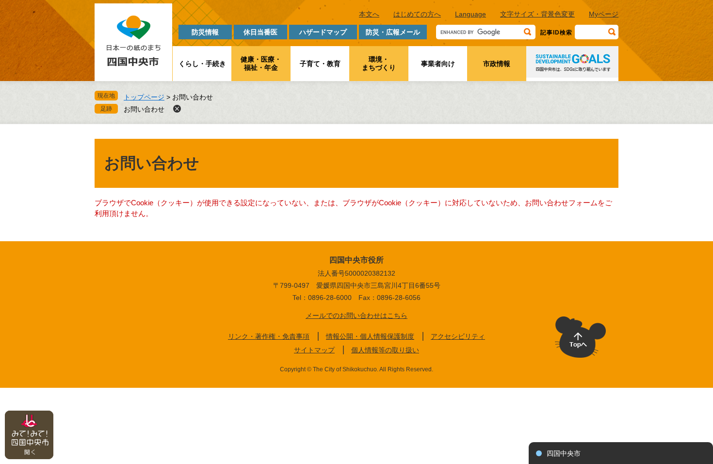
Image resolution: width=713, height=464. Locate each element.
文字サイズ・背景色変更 (537, 14)
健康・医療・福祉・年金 (261, 63)
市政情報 (496, 63)
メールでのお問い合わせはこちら (356, 315)
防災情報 (205, 32)
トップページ (144, 97)
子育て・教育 (320, 63)
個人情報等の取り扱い (385, 350)
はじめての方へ (417, 14)
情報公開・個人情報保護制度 (370, 336)
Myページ (603, 14)
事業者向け (438, 63)
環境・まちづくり (379, 63)
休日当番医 (260, 32)
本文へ (369, 14)
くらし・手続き (202, 63)
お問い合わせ (144, 109)
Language (470, 14)
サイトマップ (314, 350)
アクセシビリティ (458, 336)
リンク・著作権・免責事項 (268, 336)
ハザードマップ (323, 32)
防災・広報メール (393, 32)
